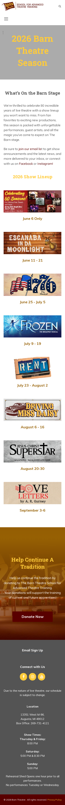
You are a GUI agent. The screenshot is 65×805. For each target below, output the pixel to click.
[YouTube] (41, 677)
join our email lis (30, 149)
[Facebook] (23, 677)
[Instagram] (32, 677)
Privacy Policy (54, 799)
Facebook (26, 163)
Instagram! (45, 163)
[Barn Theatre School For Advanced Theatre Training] (22, 6)
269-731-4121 (40, 723)
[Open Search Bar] (60, 6)
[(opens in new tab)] (32, 211)
